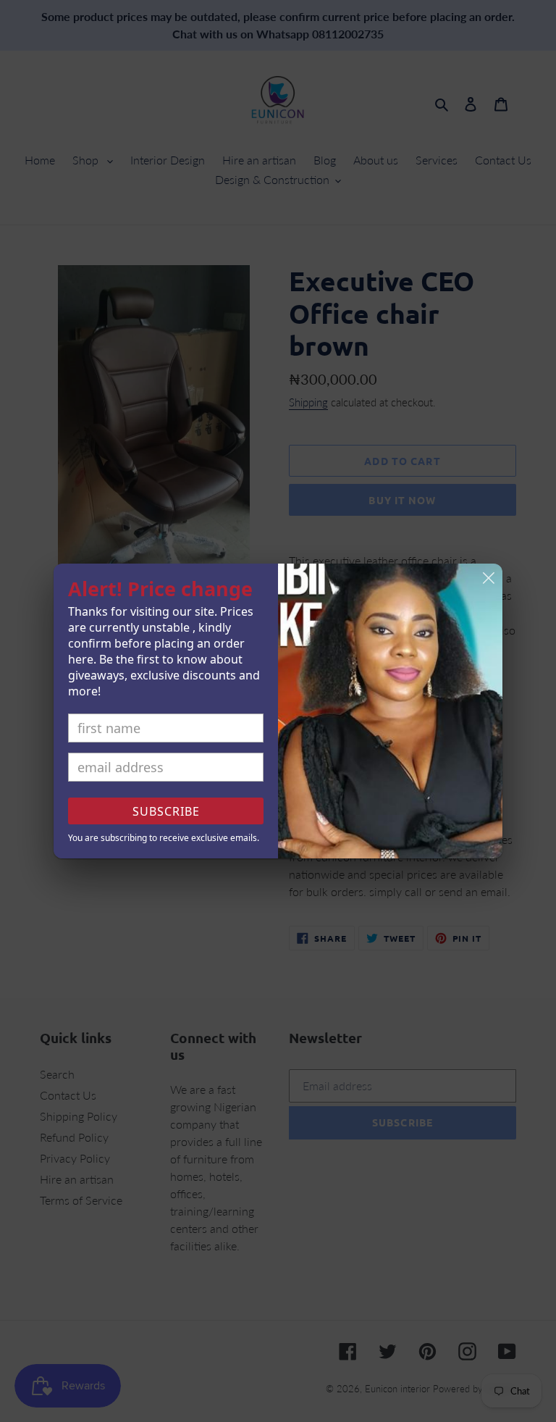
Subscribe (166, 811)
